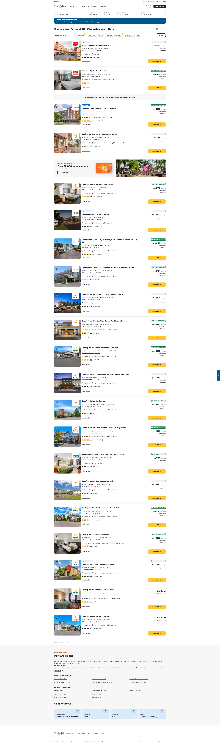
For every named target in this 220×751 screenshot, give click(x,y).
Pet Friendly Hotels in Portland (139, 679)
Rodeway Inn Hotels (135, 690)
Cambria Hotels (58, 690)
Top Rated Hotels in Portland (138, 682)
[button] (218, 375)
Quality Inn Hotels (97, 694)
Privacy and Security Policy (69, 741)
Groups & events (92, 6)
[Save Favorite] (57, 43)
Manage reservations (148, 1)
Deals (83, 6)
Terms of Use (56, 741)
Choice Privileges (92, 733)
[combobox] (75, 6)
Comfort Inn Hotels (60, 694)
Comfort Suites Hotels (60, 697)
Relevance (60, 35)
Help (164, 1)
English (58, 1)
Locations (158, 1)
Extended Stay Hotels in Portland (102, 682)
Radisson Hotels (96, 697)
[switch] (156, 29)
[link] (65, 172)
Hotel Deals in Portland (99, 679)
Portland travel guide (73, 663)
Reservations (80, 733)
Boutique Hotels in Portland (62, 682)
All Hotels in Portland (60, 679)
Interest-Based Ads (83, 741)
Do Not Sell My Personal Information (99, 741)
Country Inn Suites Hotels (99, 690)
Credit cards (103, 6)
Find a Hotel (70, 733)
